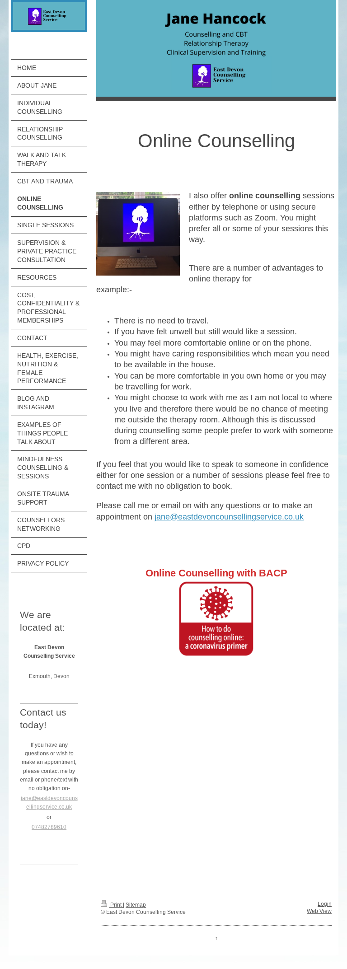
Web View (319, 911)
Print (116, 905)
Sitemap (136, 905)
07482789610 (49, 827)
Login (325, 904)
